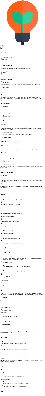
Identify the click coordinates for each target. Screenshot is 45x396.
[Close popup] (1, 48)
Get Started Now (5, 57)
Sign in (1, 46)
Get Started (5, 46)
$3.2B (16, 149)
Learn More (10, 57)
